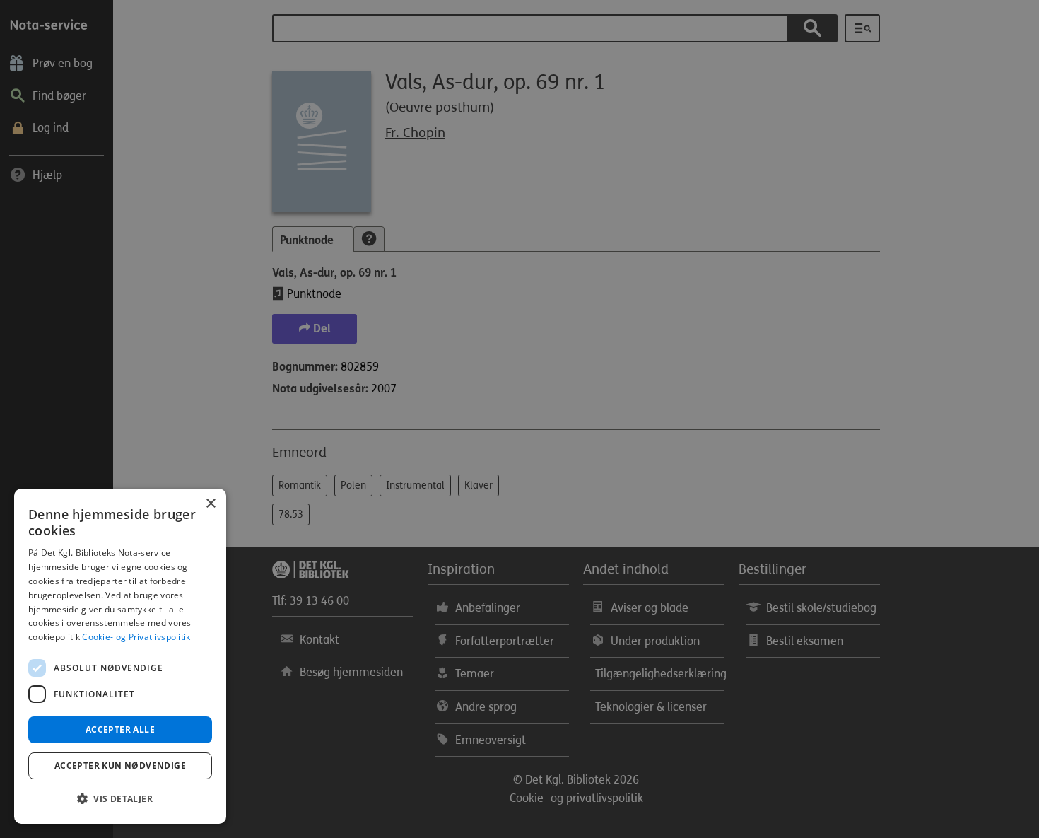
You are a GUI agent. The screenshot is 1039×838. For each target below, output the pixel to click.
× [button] (210, 504)
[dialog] (120, 656)
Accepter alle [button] (120, 729)
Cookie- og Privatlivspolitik (136, 637)
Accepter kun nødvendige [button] (120, 766)
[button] (120, 799)
